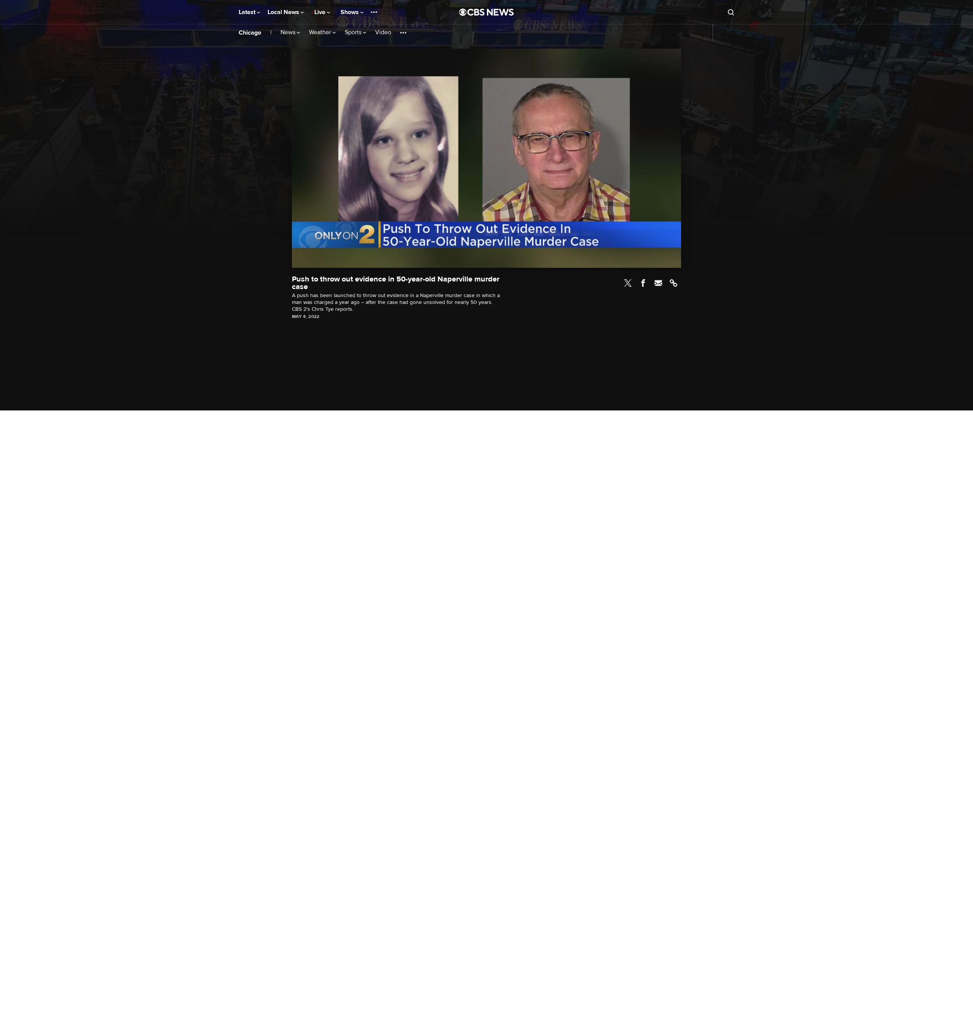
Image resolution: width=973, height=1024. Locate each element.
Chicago (250, 33)
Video (383, 32)
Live (320, 12)
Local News (284, 12)
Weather (321, 32)
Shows (350, 12)
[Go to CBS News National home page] (486, 12)
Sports (354, 32)
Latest (248, 12)
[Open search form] (730, 12)
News (288, 32)
